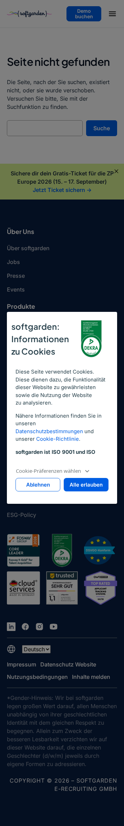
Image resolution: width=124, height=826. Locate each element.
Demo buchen (84, 13)
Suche (101, 128)
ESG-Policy (21, 514)
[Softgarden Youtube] (53, 626)
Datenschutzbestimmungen (49, 431)
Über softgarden (28, 248)
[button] (112, 15)
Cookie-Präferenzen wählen (48, 470)
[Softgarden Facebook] (25, 626)
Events (16, 289)
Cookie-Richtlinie (57, 439)
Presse (16, 275)
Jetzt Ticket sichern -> (62, 189)
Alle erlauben (86, 484)
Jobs (13, 261)
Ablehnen (38, 484)
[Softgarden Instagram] (39, 626)
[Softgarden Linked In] (11, 626)
